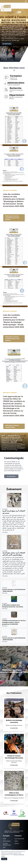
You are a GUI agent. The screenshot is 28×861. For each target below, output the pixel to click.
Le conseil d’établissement (7, 844)
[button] (2, 27)
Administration (6, 841)
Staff (4, 847)
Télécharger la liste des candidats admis (12, 426)
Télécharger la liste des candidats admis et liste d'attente (12, 217)
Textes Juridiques (7, 849)
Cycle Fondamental (19, 838)
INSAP (4, 838)
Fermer (4, 859)
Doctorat (17, 843)
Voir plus (5, 532)
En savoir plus (11, 476)
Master (16, 841)
